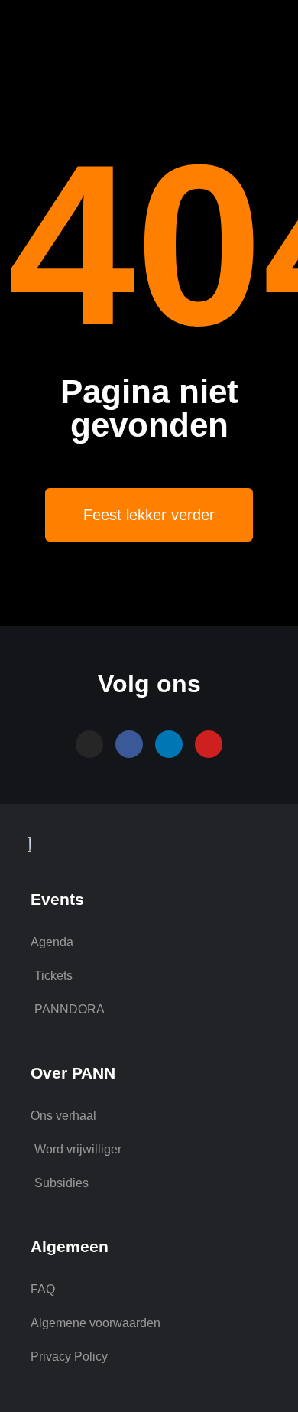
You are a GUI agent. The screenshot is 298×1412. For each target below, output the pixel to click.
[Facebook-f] (129, 744)
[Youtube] (208, 744)
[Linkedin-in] (169, 744)
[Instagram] (89, 744)
